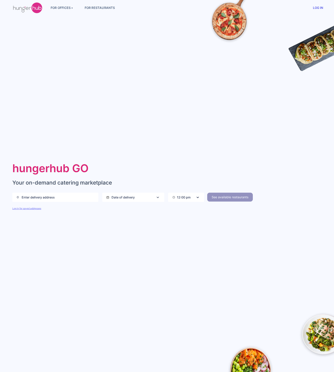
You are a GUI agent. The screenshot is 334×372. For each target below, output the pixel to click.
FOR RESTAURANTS (100, 8)
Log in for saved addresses (26, 208)
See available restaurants (230, 197)
